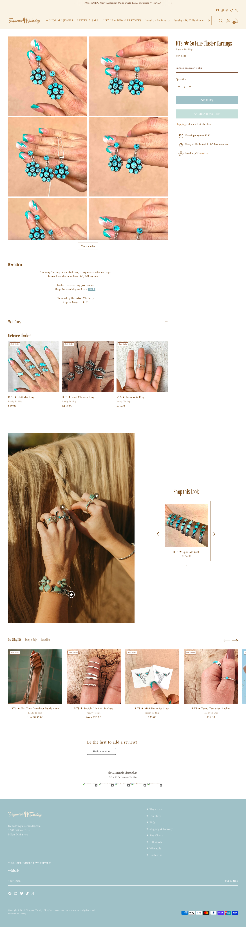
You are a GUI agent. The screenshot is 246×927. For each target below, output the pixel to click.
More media (88, 246)
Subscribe (231, 881)
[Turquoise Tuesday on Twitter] (236, 10)
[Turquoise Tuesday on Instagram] (222, 10)
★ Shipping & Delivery (159, 829)
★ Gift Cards (154, 842)
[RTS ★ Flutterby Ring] (33, 366)
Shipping (181, 124)
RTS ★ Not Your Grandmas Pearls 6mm (35, 708)
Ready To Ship (184, 49)
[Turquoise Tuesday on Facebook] (217, 10)
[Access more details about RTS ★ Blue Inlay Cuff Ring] (97, 496)
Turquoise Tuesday (34, 910)
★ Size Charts (154, 835)
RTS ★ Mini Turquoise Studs (152, 708)
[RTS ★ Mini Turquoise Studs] (152, 676)
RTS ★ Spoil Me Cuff (186, 552)
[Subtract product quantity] (179, 86)
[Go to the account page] (228, 20)
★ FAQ (150, 822)
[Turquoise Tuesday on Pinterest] (227, 10)
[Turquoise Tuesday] (24, 21)
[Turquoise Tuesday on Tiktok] (231, 10)
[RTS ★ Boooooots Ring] (142, 366)
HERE (91, 289)
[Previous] (75, 3)
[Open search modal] (220, 20)
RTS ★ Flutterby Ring (21, 397)
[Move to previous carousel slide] (226, 641)
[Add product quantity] (190, 86)
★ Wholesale (153, 848)
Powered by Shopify (17, 914)
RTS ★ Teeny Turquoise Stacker (211, 708)
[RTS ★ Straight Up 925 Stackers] (94, 676)
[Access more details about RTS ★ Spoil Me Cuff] (71, 594)
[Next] (171, 3)
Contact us (202, 153)
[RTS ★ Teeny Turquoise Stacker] (211, 676)
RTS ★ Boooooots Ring (130, 397)
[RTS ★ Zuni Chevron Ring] (88, 366)
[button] (207, 113)
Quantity (181, 79)
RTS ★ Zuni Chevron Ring (78, 397)
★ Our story (153, 816)
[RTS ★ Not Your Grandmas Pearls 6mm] (35, 676)
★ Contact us (154, 855)
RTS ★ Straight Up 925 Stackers (93, 708)
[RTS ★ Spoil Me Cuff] (186, 525)
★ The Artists (154, 809)
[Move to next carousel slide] (235, 641)
